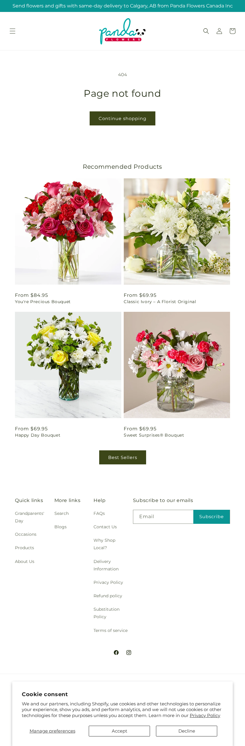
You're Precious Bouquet (43, 301)
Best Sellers (122, 457)
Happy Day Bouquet (37, 435)
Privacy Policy (205, 715)
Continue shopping (122, 118)
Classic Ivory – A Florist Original (160, 301)
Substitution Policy (107, 613)
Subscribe (211, 516)
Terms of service (111, 630)
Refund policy (108, 595)
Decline (186, 731)
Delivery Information (106, 565)
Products (24, 547)
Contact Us (105, 526)
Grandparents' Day (29, 517)
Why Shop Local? (104, 544)
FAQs (99, 513)
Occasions (25, 534)
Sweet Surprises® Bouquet (154, 435)
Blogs (60, 526)
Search (61, 513)
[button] (12, 31)
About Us (24, 561)
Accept (119, 731)
